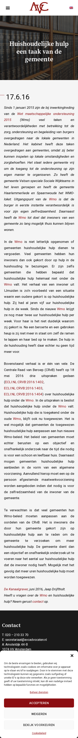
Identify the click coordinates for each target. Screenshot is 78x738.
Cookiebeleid (39, 733)
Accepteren (39, 703)
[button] (72, 656)
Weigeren (39, 714)
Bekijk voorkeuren (39, 725)
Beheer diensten (39, 692)
